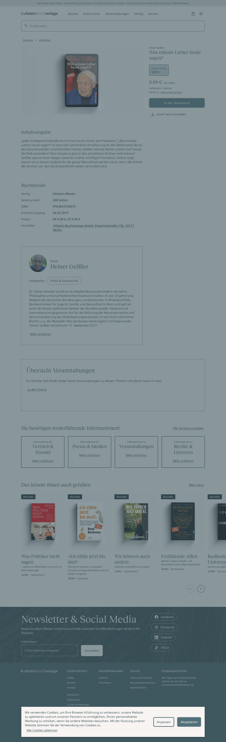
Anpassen (164, 722)
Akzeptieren (189, 722)
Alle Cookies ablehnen (42, 730)
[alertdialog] (113, 722)
